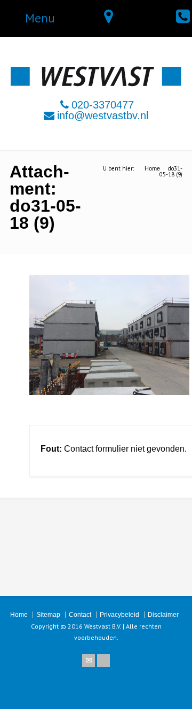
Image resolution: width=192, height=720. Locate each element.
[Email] (88, 660)
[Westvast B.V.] (96, 83)
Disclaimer (163, 614)
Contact (80, 614)
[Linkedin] (103, 660)
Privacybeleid (119, 614)
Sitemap (48, 614)
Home (19, 614)
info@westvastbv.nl (102, 115)
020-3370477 (102, 105)
